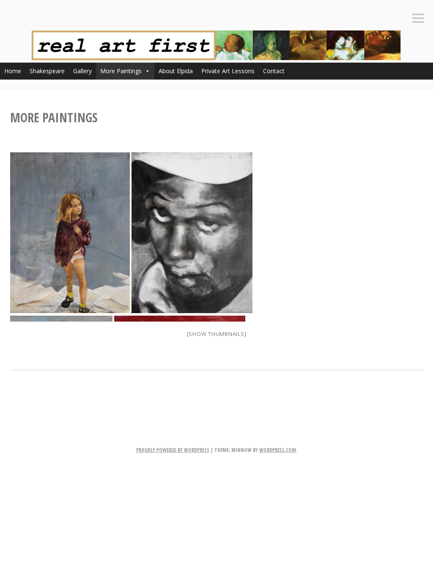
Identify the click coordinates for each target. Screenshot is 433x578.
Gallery (82, 71)
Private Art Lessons (228, 71)
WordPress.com (277, 450)
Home (12, 71)
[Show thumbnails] (217, 334)
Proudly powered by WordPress (172, 450)
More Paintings (121, 71)
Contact (274, 71)
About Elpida (176, 71)
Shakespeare (47, 71)
